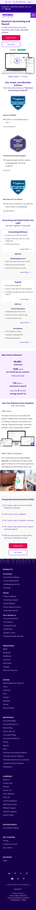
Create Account (11, 37)
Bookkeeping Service (18, 259)
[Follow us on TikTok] (18, 878)
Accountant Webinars (11, 738)
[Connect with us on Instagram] (26, 873)
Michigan (6, 701)
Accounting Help (9, 724)
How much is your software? (15, 514)
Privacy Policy (18, 893)
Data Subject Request (18, 896)
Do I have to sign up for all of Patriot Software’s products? (18, 506)
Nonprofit (7, 652)
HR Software (18, 329)
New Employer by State (12, 683)
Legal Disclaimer (13, 898)
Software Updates (10, 811)
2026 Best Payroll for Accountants (16, 760)
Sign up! (7, 9)
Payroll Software (9, 596)
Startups (6, 667)
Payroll (18, 282)
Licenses (25, 898)
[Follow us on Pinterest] (23, 878)
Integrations (7, 767)
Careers (6, 790)
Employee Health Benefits (13, 636)
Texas (5, 687)
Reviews (6, 787)
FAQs (5, 749)
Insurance (7, 660)
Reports (6, 745)
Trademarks (15, 900)
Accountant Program (11, 828)
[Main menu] (33, 15)
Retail (5, 649)
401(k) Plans (8, 629)
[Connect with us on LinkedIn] (9, 873)
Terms (23, 900)
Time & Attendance (18, 309)
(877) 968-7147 (20, 2)
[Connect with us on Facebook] (15, 873)
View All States (8, 708)
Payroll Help (7, 731)
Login (29, 2)
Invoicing (6, 588)
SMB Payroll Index (10, 804)
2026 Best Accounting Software (15, 752)
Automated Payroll (10, 610)
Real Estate (7, 663)
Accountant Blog (9, 735)
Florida (5, 704)
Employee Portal (9, 625)
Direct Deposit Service (11, 607)
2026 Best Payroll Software (13, 756)
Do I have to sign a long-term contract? (19, 520)
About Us (6, 779)
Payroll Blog (7, 728)
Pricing (5, 840)
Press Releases (8, 794)
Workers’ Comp (9, 633)
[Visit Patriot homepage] (7, 16)
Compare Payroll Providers (13, 763)
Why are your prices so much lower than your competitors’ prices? (18, 536)
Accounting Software (18, 232)
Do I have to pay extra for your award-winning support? (19, 527)
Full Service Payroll (10, 600)
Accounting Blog (9, 721)
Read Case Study (18, 375)
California (6, 690)
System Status (8, 815)
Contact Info (7, 783)
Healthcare (7, 656)
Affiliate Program (9, 808)
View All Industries (10, 670)
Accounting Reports (11, 581)
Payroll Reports (9, 603)
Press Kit (6, 797)
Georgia (6, 697)
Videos (5, 742)
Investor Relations (10, 801)
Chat (9, 2)
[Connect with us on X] (21, 873)
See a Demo (11, 44)
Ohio (5, 694)
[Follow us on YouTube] (12, 878)
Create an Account (10, 844)
